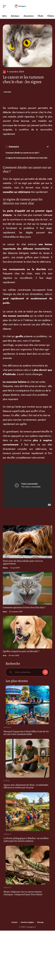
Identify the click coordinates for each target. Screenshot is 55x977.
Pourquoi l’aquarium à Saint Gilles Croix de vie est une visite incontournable (26, 733)
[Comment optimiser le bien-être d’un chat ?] (27, 588)
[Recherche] (50, 6)
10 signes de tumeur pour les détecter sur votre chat (26, 157)
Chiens (5, 568)
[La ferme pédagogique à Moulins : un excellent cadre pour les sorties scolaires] (27, 811)
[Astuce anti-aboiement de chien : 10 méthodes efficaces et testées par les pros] (27, 758)
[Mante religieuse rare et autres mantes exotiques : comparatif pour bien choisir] (27, 865)
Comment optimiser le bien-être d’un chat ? (24, 607)
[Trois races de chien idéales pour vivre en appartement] (27, 541)
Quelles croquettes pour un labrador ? (21, 651)
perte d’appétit (16, 211)
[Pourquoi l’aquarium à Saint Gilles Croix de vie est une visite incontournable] (27, 705)
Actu (4, 655)
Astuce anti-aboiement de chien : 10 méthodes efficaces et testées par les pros (26, 786)
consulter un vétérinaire (16, 192)
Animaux (7, 92)
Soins (5, 611)
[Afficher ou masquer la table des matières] (34, 146)
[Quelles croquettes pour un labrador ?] (27, 632)
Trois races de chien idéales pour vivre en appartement (23, 562)
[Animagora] (20, 6)
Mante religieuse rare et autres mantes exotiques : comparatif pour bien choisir (23, 893)
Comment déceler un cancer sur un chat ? (22, 152)
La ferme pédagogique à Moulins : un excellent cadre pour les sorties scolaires (26, 840)
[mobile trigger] (5, 6)
